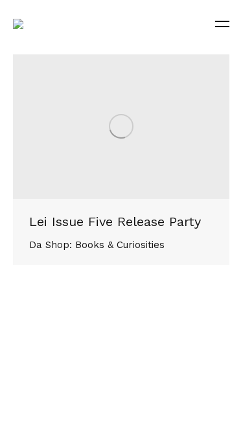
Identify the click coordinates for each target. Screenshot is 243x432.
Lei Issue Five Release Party (115, 221)
